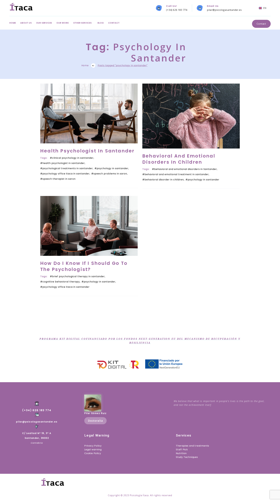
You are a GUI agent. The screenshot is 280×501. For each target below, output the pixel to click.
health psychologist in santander (63, 163)
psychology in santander (112, 168)
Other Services (82, 22)
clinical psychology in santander (72, 158)
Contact (114, 22)
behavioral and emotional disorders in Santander (185, 169)
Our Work (62, 22)
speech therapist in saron (59, 179)
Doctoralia (95, 420)
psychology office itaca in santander (66, 173)
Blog (101, 22)
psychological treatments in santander (67, 168)
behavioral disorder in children (164, 179)
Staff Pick (182, 449)
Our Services (44, 22)
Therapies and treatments (192, 445)
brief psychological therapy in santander (78, 276)
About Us (26, 22)
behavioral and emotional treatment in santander (177, 174)
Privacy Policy (93, 445)
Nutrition (181, 453)
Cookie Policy (92, 453)
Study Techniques (187, 457)
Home (12, 22)
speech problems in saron (110, 173)
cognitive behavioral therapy (61, 281)
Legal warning (93, 449)
